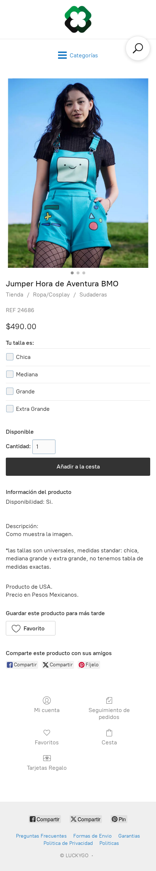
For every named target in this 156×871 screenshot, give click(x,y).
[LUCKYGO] (78, 19)
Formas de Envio (92, 836)
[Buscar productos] (137, 48)
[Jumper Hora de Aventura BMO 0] (78, 173)
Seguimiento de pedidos (109, 713)
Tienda (14, 294)
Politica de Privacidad (68, 843)
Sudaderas (93, 294)
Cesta (109, 742)
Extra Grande (33, 408)
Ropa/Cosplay (51, 294)
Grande (25, 391)
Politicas (109, 843)
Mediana (27, 374)
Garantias (129, 836)
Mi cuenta (46, 710)
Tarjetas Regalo (47, 767)
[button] (31, 628)
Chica (23, 356)
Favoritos (47, 742)
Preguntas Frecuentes (41, 836)
